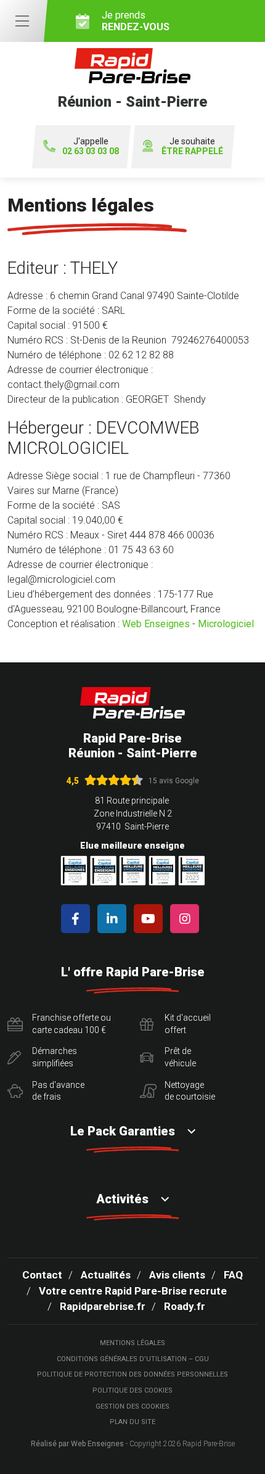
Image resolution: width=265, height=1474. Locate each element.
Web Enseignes (156, 624)
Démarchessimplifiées (54, 1057)
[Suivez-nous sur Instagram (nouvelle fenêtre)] (187, 918)
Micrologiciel (226, 624)
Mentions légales (132, 1343)
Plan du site (132, 1422)
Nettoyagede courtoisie (190, 1091)
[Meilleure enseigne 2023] (191, 870)
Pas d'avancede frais (58, 1091)
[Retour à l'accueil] (132, 702)
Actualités (106, 1275)
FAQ (233, 1275)
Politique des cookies (132, 1390)
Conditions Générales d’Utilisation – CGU (133, 1359)
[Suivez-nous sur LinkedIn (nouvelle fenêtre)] (114, 918)
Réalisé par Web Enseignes (77, 1443)
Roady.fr (184, 1306)
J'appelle (90, 146)
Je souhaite (192, 146)
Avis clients (177, 1275)
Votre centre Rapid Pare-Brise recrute (133, 1291)
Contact (42, 1275)
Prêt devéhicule (180, 1057)
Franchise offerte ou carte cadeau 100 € (71, 1024)
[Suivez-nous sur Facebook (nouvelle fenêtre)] (78, 918)
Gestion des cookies (132, 1406)
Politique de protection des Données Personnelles (132, 1374)
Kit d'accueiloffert (188, 1024)
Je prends (135, 21)
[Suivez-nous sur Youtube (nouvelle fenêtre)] (151, 918)
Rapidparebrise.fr (102, 1306)
